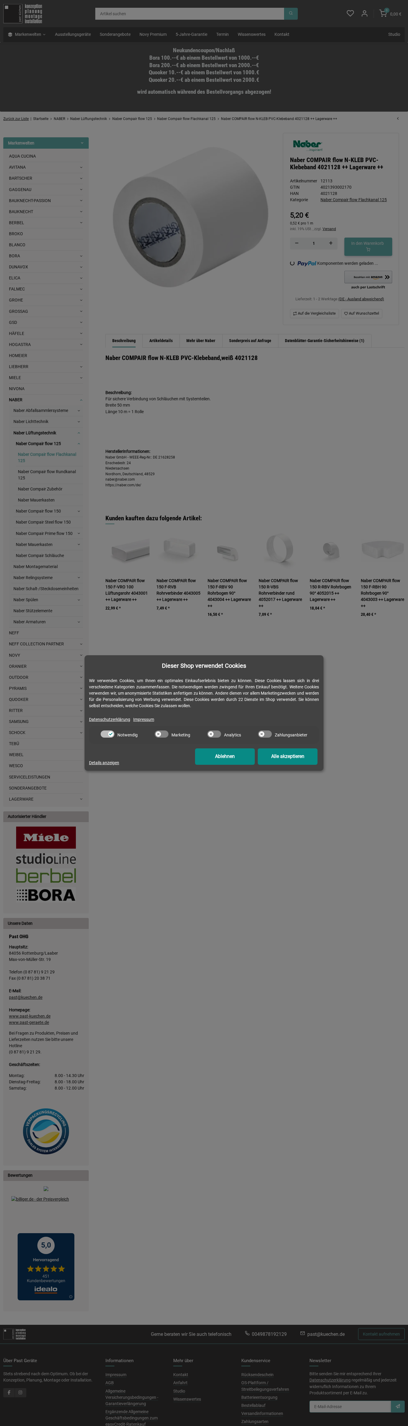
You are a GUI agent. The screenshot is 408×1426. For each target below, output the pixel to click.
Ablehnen (225, 756)
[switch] (107, 734)
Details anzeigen (104, 762)
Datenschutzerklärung (109, 719)
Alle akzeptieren (287, 756)
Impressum (143, 719)
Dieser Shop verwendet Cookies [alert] (204, 665)
